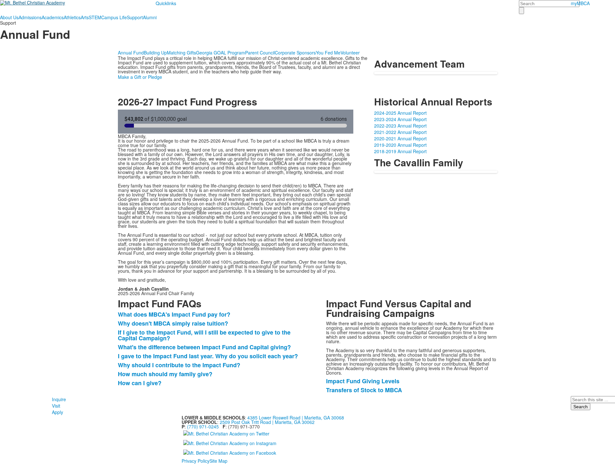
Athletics (72, 17)
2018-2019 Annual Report (400, 151)
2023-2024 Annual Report (400, 119)
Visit (56, 405)
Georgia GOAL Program (220, 52)
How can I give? (139, 383)
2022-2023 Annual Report (400, 125)
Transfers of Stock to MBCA (364, 390)
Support (135, 17)
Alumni (150, 17)
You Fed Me (328, 52)
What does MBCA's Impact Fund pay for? (174, 314)
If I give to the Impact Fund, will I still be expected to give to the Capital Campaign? (204, 335)
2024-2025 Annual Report (400, 113)
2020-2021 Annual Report (400, 138)
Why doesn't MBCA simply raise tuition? (173, 323)
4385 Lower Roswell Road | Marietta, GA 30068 (295, 417)
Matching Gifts (181, 52)
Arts (85, 17)
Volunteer (350, 52)
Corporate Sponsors (295, 52)
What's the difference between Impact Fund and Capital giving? (204, 347)
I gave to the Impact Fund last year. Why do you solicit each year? (208, 356)
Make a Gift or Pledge (140, 77)
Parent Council (260, 52)
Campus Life (114, 17)
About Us (9, 17)
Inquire (59, 399)
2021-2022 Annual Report (400, 132)
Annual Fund (131, 52)
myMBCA (580, 3)
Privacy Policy (195, 461)
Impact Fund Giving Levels (362, 381)
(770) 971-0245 (203, 426)
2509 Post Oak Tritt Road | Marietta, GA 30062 (267, 422)
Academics (53, 17)
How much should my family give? (166, 374)
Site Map (218, 461)
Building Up (155, 52)
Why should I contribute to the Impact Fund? (179, 365)
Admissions (30, 17)
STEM (95, 17)
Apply (57, 412)
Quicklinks (166, 3)
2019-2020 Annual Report (400, 145)
